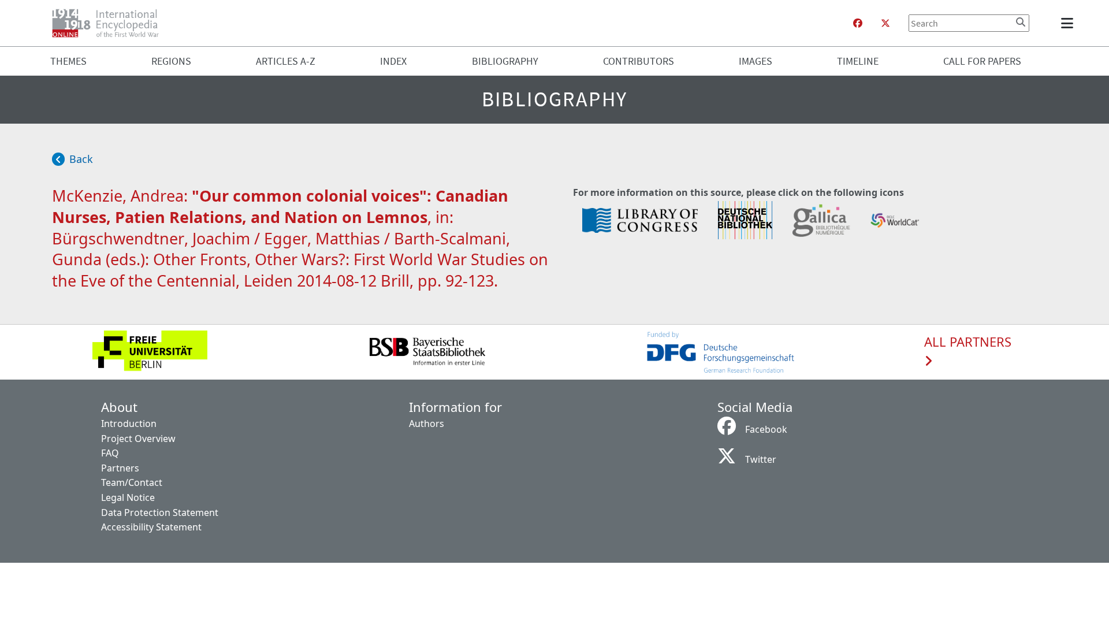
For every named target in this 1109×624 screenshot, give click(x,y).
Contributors (638, 61)
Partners (120, 468)
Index (393, 61)
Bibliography (505, 61)
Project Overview (138, 438)
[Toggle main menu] (1069, 23)
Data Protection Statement (159, 512)
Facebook (766, 429)
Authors (426, 423)
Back (81, 159)
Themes (68, 61)
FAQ (110, 453)
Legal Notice (128, 497)
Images (755, 61)
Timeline (858, 61)
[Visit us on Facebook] (857, 23)
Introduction (129, 423)
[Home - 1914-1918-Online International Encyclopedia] (110, 23)
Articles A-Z (285, 61)
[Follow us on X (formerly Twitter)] (885, 23)
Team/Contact (131, 482)
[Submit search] (1020, 22)
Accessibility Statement (151, 527)
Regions (171, 61)
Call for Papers (982, 61)
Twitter (760, 459)
